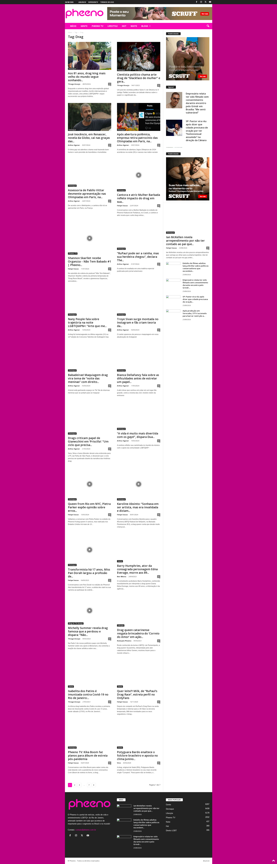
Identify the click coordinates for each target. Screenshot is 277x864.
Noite (168, 822)
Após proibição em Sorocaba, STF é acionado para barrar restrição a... (195, 313)
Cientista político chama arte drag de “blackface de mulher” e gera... (138, 78)
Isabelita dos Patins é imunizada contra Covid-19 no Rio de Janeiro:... (88, 694)
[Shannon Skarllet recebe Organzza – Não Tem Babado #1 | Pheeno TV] (89, 238)
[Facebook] (196, 2)
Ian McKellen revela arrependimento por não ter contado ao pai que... (185, 240)
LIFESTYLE (113, 26)
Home (70, 32)
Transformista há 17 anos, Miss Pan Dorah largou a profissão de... (89, 573)
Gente (120, 561)
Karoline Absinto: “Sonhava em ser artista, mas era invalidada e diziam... (138, 507)
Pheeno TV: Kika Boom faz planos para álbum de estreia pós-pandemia (87, 755)
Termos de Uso (107, 2)
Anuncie (82, 2)
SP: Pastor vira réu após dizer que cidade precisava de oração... (195, 299)
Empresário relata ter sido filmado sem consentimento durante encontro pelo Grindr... (195, 284)
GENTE (84, 26)
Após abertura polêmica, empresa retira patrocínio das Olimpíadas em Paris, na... (137, 137)
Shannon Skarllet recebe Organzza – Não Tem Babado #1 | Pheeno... (89, 261)
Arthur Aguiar (74, 145)
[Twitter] (205, 2)
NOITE (134, 26)
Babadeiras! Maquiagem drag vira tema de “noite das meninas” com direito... (88, 378)
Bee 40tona (121, 576)
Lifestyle (121, 625)
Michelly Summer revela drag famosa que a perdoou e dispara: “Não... (88, 631)
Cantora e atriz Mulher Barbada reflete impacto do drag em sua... (138, 198)
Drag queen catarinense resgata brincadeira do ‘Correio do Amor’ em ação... (138, 633)
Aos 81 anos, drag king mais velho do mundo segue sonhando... (86, 76)
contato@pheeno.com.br (85, 830)
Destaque (72, 69)
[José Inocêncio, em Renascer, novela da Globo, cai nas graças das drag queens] (89, 117)
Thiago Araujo (74, 84)
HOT (124, 26)
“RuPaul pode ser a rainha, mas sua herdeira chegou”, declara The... (138, 256)
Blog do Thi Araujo (76, 623)
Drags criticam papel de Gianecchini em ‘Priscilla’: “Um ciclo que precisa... (88, 441)
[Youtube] (210, 2)
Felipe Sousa (122, 205)
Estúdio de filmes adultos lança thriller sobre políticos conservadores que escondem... (195, 267)
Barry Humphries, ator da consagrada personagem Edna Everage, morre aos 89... (137, 569)
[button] (208, 26)
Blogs (144, 26)
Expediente (93, 2)
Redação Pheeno (124, 641)
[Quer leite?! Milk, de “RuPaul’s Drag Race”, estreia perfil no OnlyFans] (138, 674)
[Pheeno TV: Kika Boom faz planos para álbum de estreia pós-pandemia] (89, 735)
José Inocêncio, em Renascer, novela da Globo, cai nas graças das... (89, 137)
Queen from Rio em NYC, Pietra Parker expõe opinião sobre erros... (89, 507)
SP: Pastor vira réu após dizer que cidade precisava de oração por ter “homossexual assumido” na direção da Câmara (197, 131)
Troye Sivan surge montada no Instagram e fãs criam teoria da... (137, 322)
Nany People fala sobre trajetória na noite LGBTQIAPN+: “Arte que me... (87, 322)
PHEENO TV (97, 26)
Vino (119, 763)
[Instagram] (201, 2)
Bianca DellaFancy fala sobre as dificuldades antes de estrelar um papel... (138, 378)
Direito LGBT (171, 830)
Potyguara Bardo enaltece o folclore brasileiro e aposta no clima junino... (137, 755)
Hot (167, 826)
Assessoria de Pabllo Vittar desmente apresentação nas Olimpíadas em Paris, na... (87, 193)
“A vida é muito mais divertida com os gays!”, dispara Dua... (137, 435)
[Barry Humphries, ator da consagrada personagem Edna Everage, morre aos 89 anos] (138, 548)
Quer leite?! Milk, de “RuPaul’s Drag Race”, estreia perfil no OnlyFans (137, 694)
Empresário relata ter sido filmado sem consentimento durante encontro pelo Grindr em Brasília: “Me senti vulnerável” (197, 103)
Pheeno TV (73, 253)
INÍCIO (73, 26)
